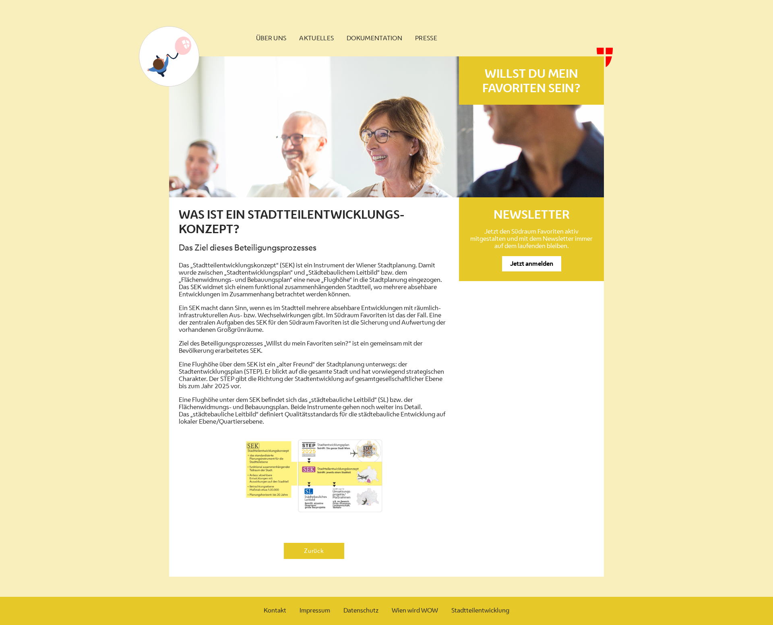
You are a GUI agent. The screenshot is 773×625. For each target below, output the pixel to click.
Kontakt (275, 610)
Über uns (271, 38)
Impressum (315, 610)
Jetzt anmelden (531, 263)
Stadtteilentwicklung (480, 610)
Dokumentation (374, 38)
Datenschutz (360, 610)
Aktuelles (316, 38)
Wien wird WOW (415, 610)
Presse (426, 38)
